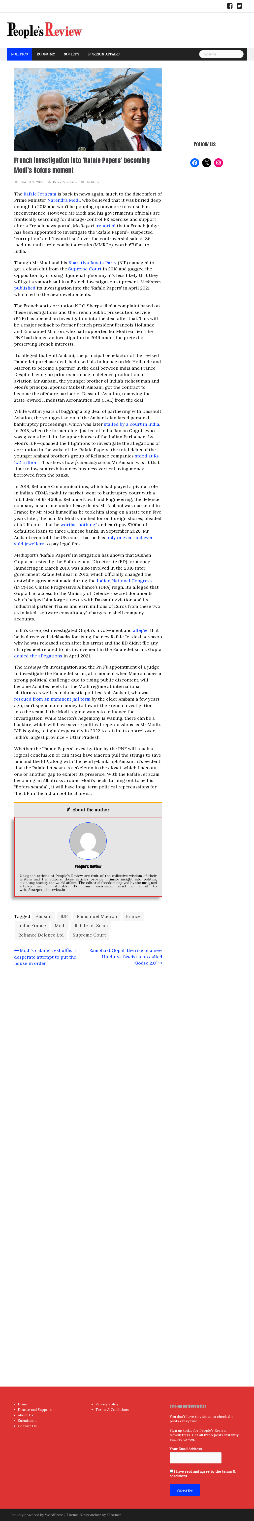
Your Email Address (186, 1449)
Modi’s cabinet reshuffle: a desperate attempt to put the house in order (45, 956)
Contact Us (27, 1426)
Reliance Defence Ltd (41, 935)
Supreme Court (84, 269)
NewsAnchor (90, 1515)
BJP (64, 916)
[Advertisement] (205, 99)
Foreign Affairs (104, 54)
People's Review (65, 182)
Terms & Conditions (112, 1409)
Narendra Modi (63, 200)
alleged (141, 630)
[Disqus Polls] (88, 1036)
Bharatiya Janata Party (92, 262)
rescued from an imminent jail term (52, 699)
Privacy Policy (106, 1404)
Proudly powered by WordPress (37, 1515)
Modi (60, 925)
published (24, 288)
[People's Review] (45, 29)
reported (106, 225)
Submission (27, 1420)
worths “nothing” (79, 524)
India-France (32, 925)
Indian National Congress (124, 580)
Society (71, 54)
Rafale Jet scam (40, 194)
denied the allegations (38, 656)
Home (23, 1404)
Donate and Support (35, 1409)
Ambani (44, 916)
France (133, 916)
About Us (25, 1415)
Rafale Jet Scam (91, 925)
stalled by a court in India (131, 424)
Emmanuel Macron (97, 916)
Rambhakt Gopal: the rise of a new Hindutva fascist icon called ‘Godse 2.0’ (125, 956)
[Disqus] (88, 1166)
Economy (46, 54)
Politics (19, 54)
